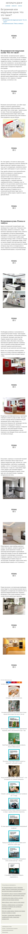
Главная (7, 5)
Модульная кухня (8, 679)
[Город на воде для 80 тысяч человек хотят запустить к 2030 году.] (14, 841)
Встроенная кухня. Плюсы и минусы (13, 23)
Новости (14, 5)
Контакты (4, 928)
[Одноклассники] (19, 682)
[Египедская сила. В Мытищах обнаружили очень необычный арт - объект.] (14, 857)
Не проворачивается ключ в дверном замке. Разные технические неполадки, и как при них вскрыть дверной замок (13, 889)
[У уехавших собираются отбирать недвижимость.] (14, 873)
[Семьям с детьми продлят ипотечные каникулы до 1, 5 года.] (14, 792)
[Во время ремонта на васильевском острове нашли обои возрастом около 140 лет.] (14, 710)
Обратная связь (5, 932)
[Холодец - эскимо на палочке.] (14, 696)
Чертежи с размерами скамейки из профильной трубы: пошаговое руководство (11, 917)
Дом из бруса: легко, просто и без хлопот (13, 902)
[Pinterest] (14, 682)
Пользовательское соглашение (12, 928)
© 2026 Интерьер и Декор (7, 926)
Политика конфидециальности (7, 930)
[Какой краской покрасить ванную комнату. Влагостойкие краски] (14, 743)
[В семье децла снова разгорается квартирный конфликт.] (14, 824)
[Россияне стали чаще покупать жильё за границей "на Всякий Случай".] (14, 759)
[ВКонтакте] (8, 682)
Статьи (20, 5)
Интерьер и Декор (14, 3)
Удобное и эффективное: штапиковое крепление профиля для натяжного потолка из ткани (12, 906)
